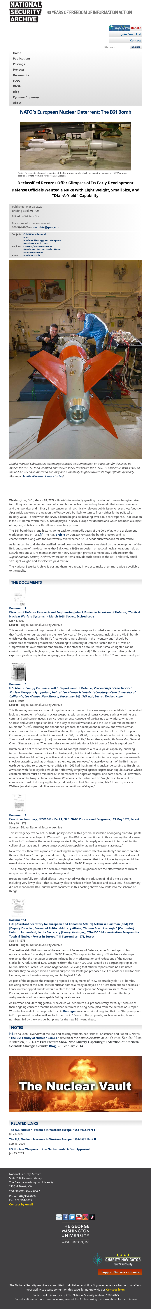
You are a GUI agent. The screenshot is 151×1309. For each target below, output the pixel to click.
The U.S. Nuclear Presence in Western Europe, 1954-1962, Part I (52, 1130)
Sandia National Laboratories (42, 476)
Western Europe (33, 252)
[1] (41, 534)
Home (17, 53)
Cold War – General (34, 234)
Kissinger (69, 1011)
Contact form (115, 1289)
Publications (21, 58)
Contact (135, 40)
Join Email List (131, 34)
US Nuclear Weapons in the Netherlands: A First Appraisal (49, 1149)
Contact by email (21, 1204)
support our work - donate (121, 1272)
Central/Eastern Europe (37, 246)
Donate (136, 28)
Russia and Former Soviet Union (42, 249)
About (17, 102)
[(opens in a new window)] (59, 1219)
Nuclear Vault (31, 255)
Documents (21, 75)
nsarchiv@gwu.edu (46, 227)
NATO (26, 237)
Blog (16, 91)
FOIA (16, 80)
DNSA (17, 86)
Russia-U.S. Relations (36, 243)
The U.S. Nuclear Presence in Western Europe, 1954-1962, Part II (52, 1139)
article (60, 534)
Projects (18, 69)
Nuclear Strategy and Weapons (42, 240)
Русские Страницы (26, 97)
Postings (19, 64)
